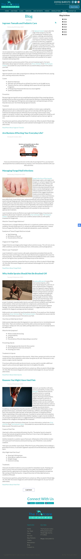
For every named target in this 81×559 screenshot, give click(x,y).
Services (28, 11)
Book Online (74, 7)
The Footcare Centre (28, 314)
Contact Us (72, 11)
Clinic (21, 11)
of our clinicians (36, 64)
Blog (64, 11)
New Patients (38, 11)
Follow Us (40, 503)
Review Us (50, 503)
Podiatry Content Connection (33, 555)
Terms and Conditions (72, 555)
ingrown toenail (39, 31)
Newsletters (56, 11)
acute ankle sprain (39, 281)
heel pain (35, 391)
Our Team (14, 11)
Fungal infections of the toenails (42, 178)
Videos (47, 11)
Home (7, 11)
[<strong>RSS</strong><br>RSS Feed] (55, 22)
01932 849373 (62, 1)
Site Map (64, 555)
